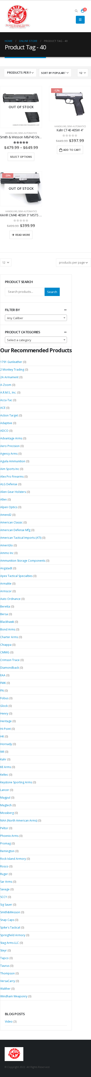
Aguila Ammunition (12, 461)
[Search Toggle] (76, 10)
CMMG (4, 652)
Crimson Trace (10, 660)
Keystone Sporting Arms (16, 782)
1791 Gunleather (11, 362)
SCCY (3, 897)
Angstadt (6, 568)
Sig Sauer (6, 905)
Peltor (4, 828)
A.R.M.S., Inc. (8, 392)
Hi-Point (5, 729)
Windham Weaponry (13, 996)
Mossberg (7, 813)
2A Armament (9, 377)
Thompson (7, 973)
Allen (3, 499)
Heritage (6, 721)
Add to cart (72, 149)
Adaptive (6, 423)
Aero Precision (10, 446)
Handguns (11, 133)
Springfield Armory (12, 935)
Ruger (4, 874)
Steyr (3, 950)
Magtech (6, 805)
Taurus (4, 966)
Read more (22, 234)
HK (2, 736)
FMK (3, 683)
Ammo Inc (7, 553)
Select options (21, 156)
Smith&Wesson (10, 912)
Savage (5, 889)
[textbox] (36, 318)
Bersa (4, 614)
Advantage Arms (11, 438)
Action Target (9, 415)
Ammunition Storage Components (22, 561)
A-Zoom (5, 385)
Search (52, 292)
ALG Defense (8, 484)
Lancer (4, 790)
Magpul (5, 798)
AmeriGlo (6, 545)
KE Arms (5, 767)
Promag (5, 843)
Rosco (4, 866)
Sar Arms (6, 882)
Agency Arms (9, 454)
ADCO (4, 431)
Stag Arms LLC (9, 943)
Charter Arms (9, 637)
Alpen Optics (8, 507)
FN (2, 691)
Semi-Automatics (27, 133)
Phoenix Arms (9, 836)
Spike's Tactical (10, 927)
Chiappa (5, 645)
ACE (2, 408)
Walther (5, 989)
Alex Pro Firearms (12, 477)
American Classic (11, 522)
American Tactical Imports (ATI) (20, 538)
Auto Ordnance (10, 599)
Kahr (3, 759)
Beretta (5, 606)
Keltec (4, 775)
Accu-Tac (6, 400)
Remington (7, 851)
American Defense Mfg (15, 530)
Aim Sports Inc (9, 469)
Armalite (5, 584)
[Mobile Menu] (80, 20)
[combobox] (36, 318)
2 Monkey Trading (12, 370)
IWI (2, 752)
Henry (4, 713)
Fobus (4, 698)
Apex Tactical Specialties (16, 576)
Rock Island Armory (13, 859)
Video (9, 1021)
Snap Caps (7, 920)
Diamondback (9, 668)
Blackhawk (7, 622)
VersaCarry (7, 981)
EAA (2, 675)
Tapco (4, 958)
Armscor (6, 591)
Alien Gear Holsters (13, 492)
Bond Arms (7, 629)
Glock (4, 706)
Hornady (6, 744)
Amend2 (5, 515)
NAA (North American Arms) (18, 820)
